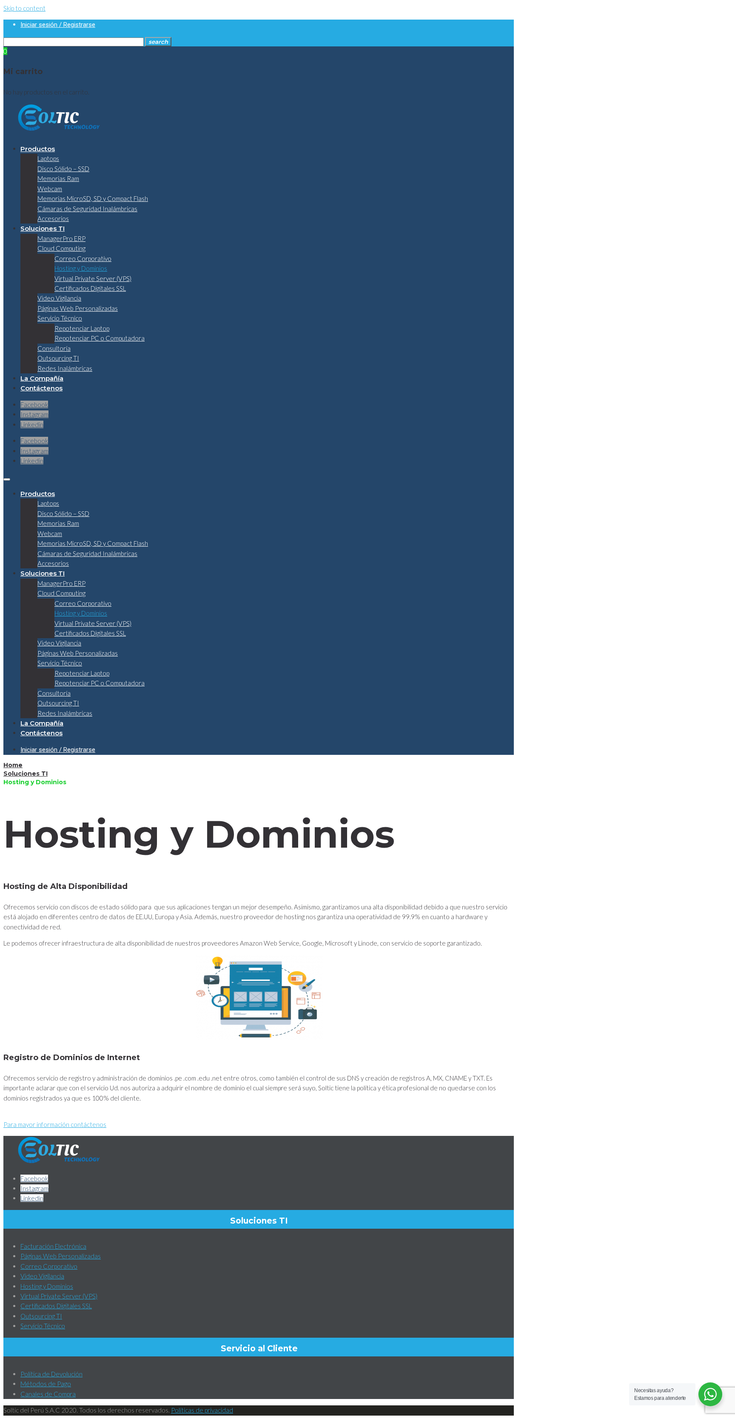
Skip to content (24, 8)
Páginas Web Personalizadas (77, 308)
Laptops (48, 158)
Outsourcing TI (58, 358)
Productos (37, 149)
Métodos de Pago (45, 1383)
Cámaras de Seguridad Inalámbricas (87, 208)
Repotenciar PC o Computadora (99, 338)
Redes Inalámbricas (64, 368)
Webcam (49, 188)
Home (13, 765)
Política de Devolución (51, 1374)
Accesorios (53, 218)
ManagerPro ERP (61, 238)
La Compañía (41, 378)
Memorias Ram (58, 178)
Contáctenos (41, 388)
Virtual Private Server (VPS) (92, 278)
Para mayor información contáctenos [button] (54, 1124)
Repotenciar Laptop (81, 328)
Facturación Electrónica (53, 1246)
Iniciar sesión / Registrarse (57, 25)
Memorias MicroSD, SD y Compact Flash (92, 198)
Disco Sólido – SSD (63, 168)
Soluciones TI (42, 228)
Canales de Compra (48, 1394)
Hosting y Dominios (80, 268)
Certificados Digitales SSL (90, 288)
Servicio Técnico (59, 318)
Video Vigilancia (59, 298)
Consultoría (54, 348)
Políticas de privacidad (202, 1410)
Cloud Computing (61, 248)
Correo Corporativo (82, 258)
